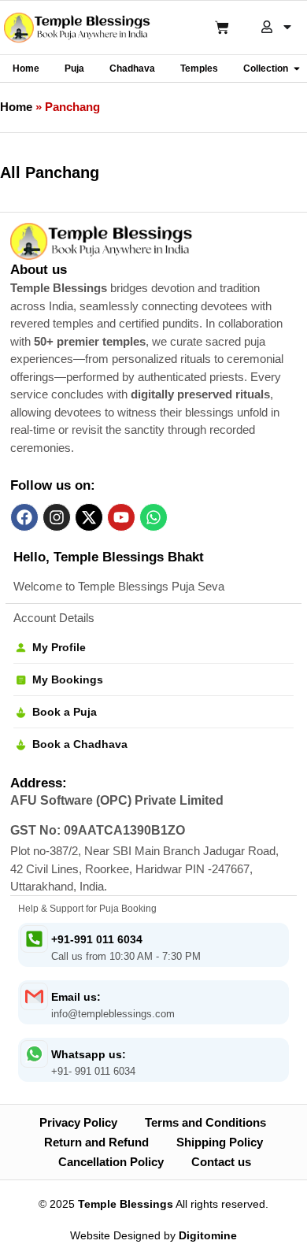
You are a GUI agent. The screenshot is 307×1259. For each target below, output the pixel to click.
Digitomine (208, 1235)
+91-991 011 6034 (96, 939)
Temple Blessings (125, 1204)
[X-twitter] (89, 517)
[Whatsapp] (153, 517)
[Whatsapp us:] (34, 1054)
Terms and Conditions (205, 1122)
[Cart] (222, 27)
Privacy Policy (78, 1122)
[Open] (287, 26)
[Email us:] (34, 996)
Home (16, 106)
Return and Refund (96, 1142)
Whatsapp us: (88, 1054)
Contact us (221, 1161)
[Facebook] (24, 517)
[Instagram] (57, 517)
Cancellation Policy (111, 1161)
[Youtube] (121, 517)
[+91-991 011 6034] (34, 939)
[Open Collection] (296, 68)
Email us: (76, 997)
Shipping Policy (219, 1142)
